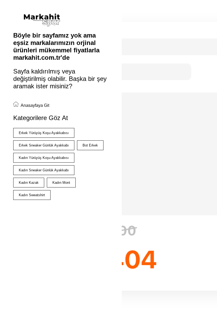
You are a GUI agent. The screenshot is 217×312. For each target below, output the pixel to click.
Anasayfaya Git (34, 105)
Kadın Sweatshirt (32, 195)
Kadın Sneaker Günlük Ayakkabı (44, 170)
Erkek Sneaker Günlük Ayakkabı (44, 145)
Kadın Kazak (29, 183)
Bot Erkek (90, 145)
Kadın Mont (61, 183)
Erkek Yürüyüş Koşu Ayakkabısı (44, 133)
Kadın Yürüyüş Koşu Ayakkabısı (44, 158)
